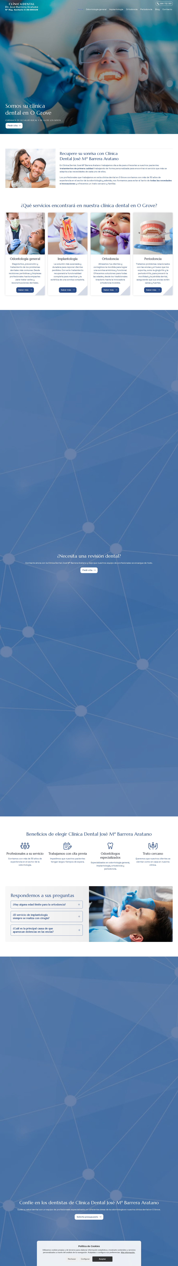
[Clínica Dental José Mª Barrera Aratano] (21, 6)
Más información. (128, 1252)
